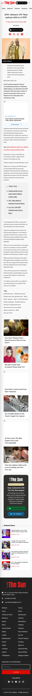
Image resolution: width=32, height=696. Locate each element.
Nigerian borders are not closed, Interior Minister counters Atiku (15, 194)
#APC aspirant (8, 299)
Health (4, 645)
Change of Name (23, 655)
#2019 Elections (8, 294)
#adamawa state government (13, 296)
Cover (4, 611)
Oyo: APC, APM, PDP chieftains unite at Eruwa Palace (15, 210)
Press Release (22, 631)
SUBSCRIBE (16, 672)
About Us (21, 645)
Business (24, 8)
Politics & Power (7, 615)
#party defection (9, 310)
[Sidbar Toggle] (2, 3)
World (20, 611)
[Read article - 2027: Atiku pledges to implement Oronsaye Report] (6, 565)
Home (4, 8)
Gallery (4, 631)
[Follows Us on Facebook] (10, 34)
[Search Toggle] (29, 3)
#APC (25, 296)
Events (4, 642)
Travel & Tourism (23, 638)
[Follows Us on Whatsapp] (18, 34)
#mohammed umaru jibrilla (12, 307)
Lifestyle (4, 649)
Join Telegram (17, 514)
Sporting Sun (22, 615)
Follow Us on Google (23, 2)
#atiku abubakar (9, 302)
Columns (17, 8)
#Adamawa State (19, 294)
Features (21, 625)
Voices (20, 608)
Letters (4, 635)
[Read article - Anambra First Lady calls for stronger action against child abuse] (6, 544)
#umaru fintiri (8, 313)
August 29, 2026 (15, 534)
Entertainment (6, 638)
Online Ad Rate (22, 649)
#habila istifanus (20, 302)
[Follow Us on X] (12, 682)
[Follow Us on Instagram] (23, 682)
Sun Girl (20, 635)
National (10, 8)
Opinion (4, 652)
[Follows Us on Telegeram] (22, 34)
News (4, 625)
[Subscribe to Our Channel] (16, 682)
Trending (20, 642)
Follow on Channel (17, 508)
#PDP (17, 310)
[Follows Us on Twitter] (14, 34)
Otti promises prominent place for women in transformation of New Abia (19, 553)
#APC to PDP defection (21, 299)
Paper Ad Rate (22, 652)
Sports (4, 621)
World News (22, 621)
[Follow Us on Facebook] (9, 682)
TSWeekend (5, 655)
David (17, 25)
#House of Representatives (12, 305)
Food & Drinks (6, 628)
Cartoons (21, 628)
